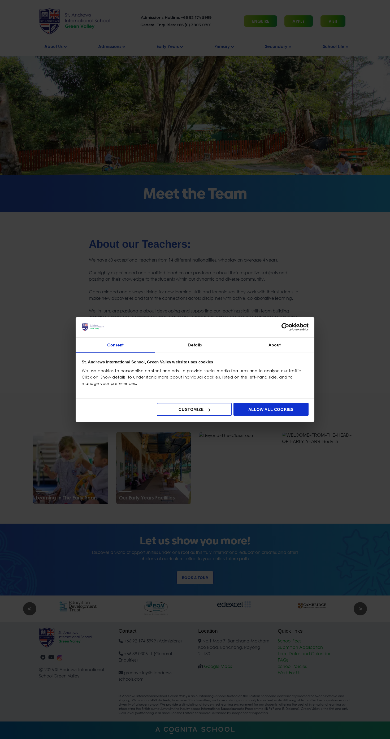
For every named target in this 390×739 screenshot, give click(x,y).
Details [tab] (195, 344)
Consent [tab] (115, 344)
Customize (191, 409)
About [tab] (274, 344)
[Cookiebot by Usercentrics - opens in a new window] (285, 327)
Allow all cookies (271, 409)
